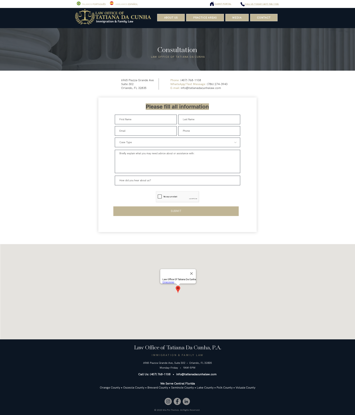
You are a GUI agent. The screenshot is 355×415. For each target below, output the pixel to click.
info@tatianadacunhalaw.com (201, 88)
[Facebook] (177, 401)
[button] (205, 17)
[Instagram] (168, 401)
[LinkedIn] (186, 401)
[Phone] (242, 4)
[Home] (211, 3)
